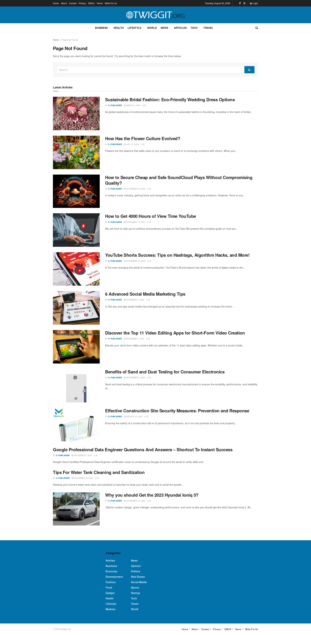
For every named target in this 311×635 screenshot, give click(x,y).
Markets (110, 609)
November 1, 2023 (134, 299)
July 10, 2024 (132, 144)
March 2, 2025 (132, 105)
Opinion (136, 566)
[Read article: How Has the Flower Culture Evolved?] (76, 152)
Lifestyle (134, 28)
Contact (72, 3)
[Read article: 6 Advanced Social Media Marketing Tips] (76, 308)
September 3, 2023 (135, 377)
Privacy (82, 3)
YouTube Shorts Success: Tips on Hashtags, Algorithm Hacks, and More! (177, 255)
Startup (135, 593)
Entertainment (114, 576)
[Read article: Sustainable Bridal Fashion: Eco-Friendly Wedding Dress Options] (76, 113)
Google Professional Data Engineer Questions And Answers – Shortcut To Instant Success (142, 449)
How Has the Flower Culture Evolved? (142, 138)
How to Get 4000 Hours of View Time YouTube (150, 216)
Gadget (110, 593)
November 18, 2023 (135, 221)
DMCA (91, 3)
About (64, 3)
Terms (100, 3)
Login (255, 3)
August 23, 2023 (133, 416)
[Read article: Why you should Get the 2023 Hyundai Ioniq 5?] (76, 509)
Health (119, 28)
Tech (194, 28)
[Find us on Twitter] (244, 3)
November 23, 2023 (135, 188)
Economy (111, 571)
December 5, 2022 (82, 455)
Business (101, 28)
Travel (208, 28)
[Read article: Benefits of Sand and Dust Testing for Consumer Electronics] (76, 385)
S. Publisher (115, 105)
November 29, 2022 (83, 477)
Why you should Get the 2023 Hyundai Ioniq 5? (152, 495)
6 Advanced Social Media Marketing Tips (145, 294)
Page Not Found (70, 39)
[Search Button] (256, 27)
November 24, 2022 (135, 500)
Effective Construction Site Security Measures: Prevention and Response (177, 410)
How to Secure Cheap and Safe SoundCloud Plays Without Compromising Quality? (178, 180)
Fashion (111, 582)
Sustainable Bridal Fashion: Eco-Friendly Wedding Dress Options (170, 99)
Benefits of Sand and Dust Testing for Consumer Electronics (164, 372)
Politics (135, 571)
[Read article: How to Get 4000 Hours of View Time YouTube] (76, 230)
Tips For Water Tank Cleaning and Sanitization (99, 472)
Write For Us (111, 3)
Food (109, 587)
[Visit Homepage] (155, 15)
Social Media (139, 582)
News (164, 28)
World (152, 28)
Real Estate (138, 576)
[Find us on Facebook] (240, 3)
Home (56, 3)
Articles (180, 28)
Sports (135, 587)
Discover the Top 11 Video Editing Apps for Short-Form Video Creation (175, 333)
